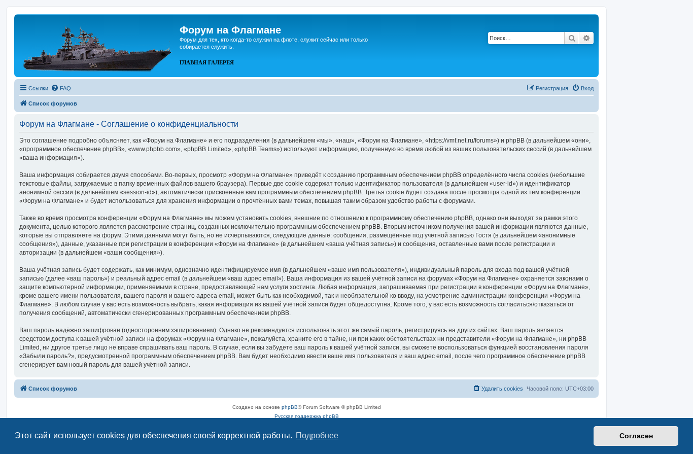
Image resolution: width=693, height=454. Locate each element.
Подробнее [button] (317, 435)
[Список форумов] (98, 45)
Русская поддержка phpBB (306, 416)
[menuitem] (61, 88)
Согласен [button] (636, 436)
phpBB (290, 407)
